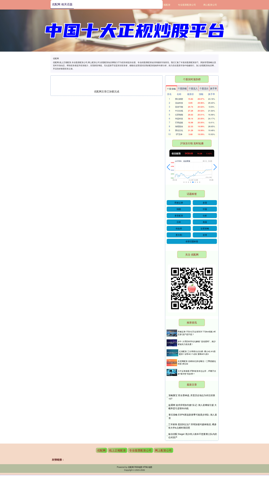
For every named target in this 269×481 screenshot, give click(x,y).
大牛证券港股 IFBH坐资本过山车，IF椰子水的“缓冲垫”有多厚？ (197, 372)
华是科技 (179, 118)
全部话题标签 (191, 241)
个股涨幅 (171, 88)
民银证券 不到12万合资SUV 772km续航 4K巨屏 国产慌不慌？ (197, 333)
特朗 (179, 209)
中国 (205, 209)
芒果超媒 (179, 122)
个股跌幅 (182, 88)
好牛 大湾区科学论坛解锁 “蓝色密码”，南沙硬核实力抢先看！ (197, 343)
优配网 (101, 450)
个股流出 (204, 88)
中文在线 (179, 110)
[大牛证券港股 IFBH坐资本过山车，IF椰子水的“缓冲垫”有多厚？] (172, 372)
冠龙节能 (179, 106)
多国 (205, 202)
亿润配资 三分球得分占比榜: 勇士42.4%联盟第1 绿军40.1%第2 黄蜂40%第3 (197, 352)
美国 (205, 221)
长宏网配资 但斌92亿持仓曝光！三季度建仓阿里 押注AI (197, 362)
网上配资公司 (210, 4)
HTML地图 (147, 467)
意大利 (179, 234)
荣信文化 (179, 130)
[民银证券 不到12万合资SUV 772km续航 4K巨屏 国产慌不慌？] (172, 333)
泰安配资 (179, 215)
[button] (168, 167)
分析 (205, 215)
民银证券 (179, 202)
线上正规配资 (163, 4)
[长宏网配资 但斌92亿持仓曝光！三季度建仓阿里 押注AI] (172, 362)
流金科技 (179, 102)
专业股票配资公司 (187, 4)
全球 (205, 234)
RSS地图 (138, 467)
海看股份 (179, 126)
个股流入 (193, 88)
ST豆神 (179, 134)
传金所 (179, 228)
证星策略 (205, 228)
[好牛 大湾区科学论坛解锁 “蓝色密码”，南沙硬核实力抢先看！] (172, 342)
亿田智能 (179, 114)
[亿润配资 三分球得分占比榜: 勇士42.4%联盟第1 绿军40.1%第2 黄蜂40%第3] (172, 352)
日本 (179, 221)
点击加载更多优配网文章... (107, 91)
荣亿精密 (179, 98)
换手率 (213, 88)
